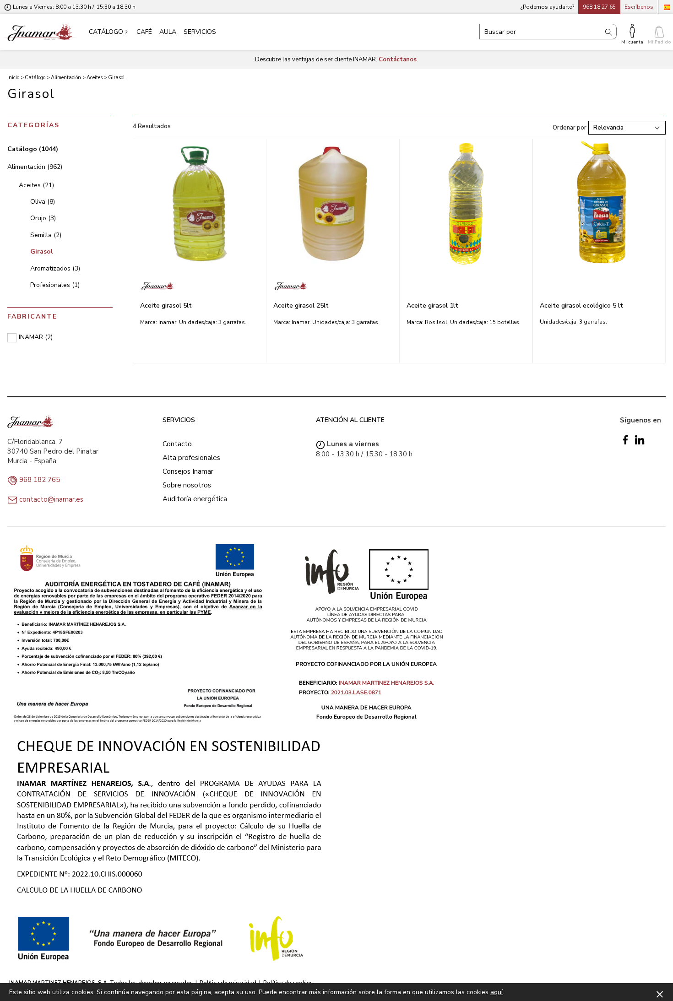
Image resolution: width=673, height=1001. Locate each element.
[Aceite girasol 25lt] (332, 203)
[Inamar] (40, 32)
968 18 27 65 (599, 7)
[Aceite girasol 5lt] (199, 203)
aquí (496, 992)
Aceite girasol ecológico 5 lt (581, 305)
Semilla (45, 235)
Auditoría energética (195, 498)
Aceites (36, 185)
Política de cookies (288, 982)
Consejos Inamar (188, 471)
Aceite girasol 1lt (432, 305)
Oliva (42, 201)
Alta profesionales (191, 457)
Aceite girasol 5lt (166, 305)
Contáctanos (398, 59)
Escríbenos (638, 7)
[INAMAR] (199, 286)
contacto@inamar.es (51, 499)
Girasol (41, 251)
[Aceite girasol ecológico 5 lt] (599, 203)
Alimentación (34, 166)
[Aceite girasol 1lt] (466, 203)
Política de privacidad (228, 982)
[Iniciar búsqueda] (608, 31)
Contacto (177, 444)
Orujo (43, 218)
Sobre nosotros (187, 485)
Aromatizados (55, 268)
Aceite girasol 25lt (301, 305)
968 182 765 (39, 479)
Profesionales (55, 285)
